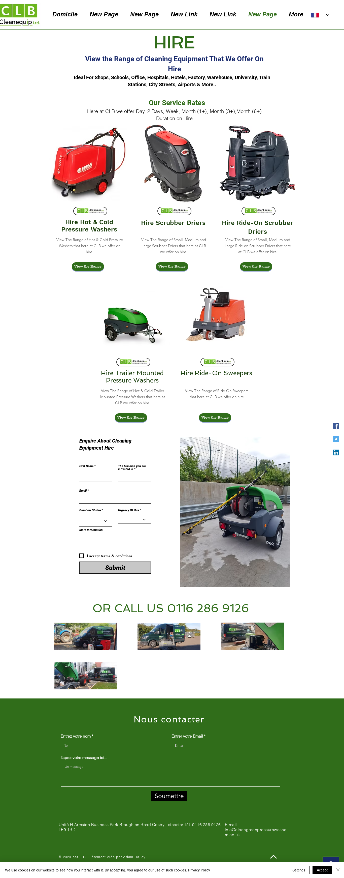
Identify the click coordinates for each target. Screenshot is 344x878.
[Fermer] (338, 870)
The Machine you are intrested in (132, 468)
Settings (298, 869)
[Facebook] (336, 426)
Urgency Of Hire (128, 510)
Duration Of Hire (90, 510)
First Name (86, 466)
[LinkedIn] (336, 452)
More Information (91, 530)
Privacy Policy (199, 869)
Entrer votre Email (187, 736)
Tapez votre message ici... (84, 757)
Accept (322, 869)
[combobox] (115, 543)
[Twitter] (336, 439)
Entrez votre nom (76, 736)
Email (83, 490)
